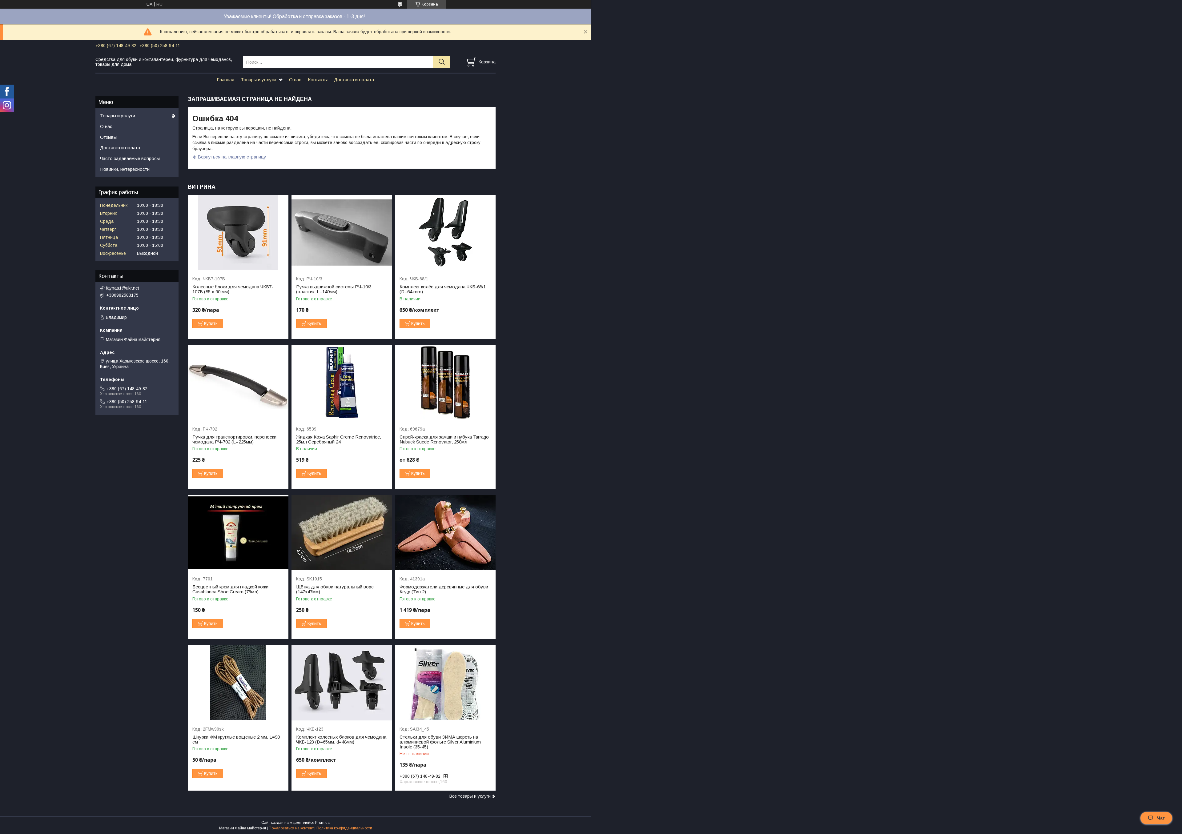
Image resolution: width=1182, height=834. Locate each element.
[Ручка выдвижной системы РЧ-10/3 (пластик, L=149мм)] (341, 232)
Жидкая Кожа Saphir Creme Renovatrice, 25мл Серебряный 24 (338, 439)
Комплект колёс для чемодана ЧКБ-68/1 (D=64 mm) (443, 289)
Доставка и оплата (354, 79)
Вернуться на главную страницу (232, 156)
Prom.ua (322, 822)
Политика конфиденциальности (344, 828)
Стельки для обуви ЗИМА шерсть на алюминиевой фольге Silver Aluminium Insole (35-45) (440, 742)
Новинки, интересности (125, 169)
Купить (211, 323)
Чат (1161, 818)
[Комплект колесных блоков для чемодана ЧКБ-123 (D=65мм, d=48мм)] (341, 682)
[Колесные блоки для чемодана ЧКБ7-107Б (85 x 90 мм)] (238, 232)
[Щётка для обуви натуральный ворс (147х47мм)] (341, 532)
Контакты (318, 79)
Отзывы (108, 137)
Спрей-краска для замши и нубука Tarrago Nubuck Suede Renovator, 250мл (444, 439)
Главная (225, 79)
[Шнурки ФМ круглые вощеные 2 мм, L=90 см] (238, 682)
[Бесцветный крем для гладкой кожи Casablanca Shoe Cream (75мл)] (238, 532)
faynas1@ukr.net (122, 288)
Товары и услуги (258, 79)
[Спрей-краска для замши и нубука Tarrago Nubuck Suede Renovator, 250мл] (445, 382)
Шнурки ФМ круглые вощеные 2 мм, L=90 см (236, 739)
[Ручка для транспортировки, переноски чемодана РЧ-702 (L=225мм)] (238, 382)
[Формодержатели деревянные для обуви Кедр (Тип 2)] (445, 532)
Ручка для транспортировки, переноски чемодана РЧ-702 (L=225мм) (234, 439)
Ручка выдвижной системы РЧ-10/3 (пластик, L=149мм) (334, 289)
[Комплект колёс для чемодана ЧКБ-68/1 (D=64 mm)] (445, 232)
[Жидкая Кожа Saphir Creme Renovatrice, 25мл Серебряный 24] (341, 382)
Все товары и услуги (470, 796)
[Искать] (441, 62)
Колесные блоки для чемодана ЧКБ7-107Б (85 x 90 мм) (232, 289)
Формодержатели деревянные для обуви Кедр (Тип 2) (444, 589)
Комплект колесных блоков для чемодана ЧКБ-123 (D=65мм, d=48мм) (341, 739)
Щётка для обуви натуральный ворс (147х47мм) (335, 589)
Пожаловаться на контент (291, 828)
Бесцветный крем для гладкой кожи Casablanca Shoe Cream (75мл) (230, 589)
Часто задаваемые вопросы (130, 158)
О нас (295, 79)
